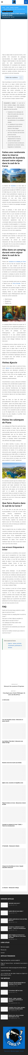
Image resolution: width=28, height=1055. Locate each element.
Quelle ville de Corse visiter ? (16, 911)
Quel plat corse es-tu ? (14, 903)
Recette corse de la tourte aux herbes (12, 762)
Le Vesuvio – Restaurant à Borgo (10, 887)
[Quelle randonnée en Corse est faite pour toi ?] (4, 920)
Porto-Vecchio (16, 283)
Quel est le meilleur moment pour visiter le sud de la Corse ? (13, 632)
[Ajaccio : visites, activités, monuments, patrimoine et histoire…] (4, 1000)
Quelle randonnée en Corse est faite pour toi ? (18, 919)
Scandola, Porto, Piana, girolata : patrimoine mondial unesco (17, 1008)
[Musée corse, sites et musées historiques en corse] (4, 1017)
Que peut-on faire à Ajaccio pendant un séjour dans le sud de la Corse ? (12, 619)
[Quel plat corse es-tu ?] (4, 905)
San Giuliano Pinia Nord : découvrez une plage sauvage (12, 741)
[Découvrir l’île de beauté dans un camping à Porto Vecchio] (4, 984)
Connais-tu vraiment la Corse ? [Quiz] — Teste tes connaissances (12, 825)
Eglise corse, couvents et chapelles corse (12, 782)
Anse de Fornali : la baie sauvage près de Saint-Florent (13, 967)
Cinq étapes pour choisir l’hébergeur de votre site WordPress (14, 693)
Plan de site (7, 1051)
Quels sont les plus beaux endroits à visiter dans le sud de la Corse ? (13, 611)
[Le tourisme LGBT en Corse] (4, 992)
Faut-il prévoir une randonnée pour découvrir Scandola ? (13, 628)
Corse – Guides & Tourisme (7, 11)
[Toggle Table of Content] (20, 77)
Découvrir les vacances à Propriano (14, 686)
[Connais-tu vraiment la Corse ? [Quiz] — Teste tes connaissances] (4, 928)
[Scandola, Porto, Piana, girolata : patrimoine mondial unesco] (4, 1009)
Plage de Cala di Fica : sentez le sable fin (10, 960)
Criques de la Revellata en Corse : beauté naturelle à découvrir (12, 866)
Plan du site (3, 949)
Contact (3, 952)
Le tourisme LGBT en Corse (15, 990)
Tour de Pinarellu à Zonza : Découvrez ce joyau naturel (12, 720)
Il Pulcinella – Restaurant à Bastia (10, 846)
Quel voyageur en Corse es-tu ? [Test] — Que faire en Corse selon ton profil (17, 936)
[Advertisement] (14, 38)
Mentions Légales (5, 947)
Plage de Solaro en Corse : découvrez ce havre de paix (14, 803)
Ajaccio (8, 368)
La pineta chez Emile (6, 970)
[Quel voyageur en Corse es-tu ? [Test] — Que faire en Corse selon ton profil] (4, 936)
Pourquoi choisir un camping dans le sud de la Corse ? (14, 615)
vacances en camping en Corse (17, 261)
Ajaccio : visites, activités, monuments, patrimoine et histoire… (15, 645)
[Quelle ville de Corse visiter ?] (4, 913)
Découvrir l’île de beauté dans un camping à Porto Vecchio (17, 983)
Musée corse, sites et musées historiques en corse (16, 1016)
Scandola (13, 185)
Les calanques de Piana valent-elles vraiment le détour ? (11, 623)
